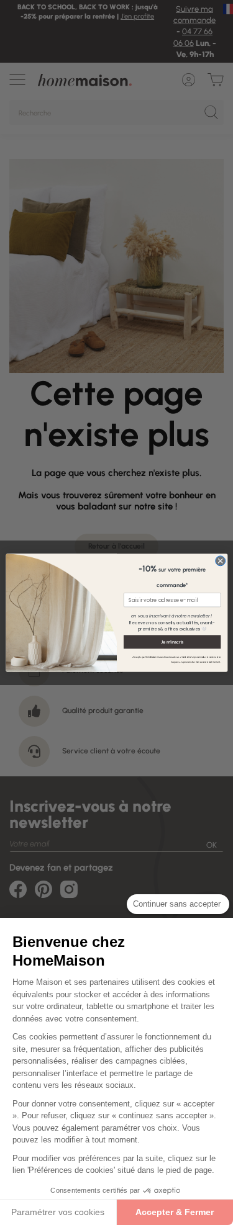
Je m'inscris (171, 641)
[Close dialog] (220, 560)
